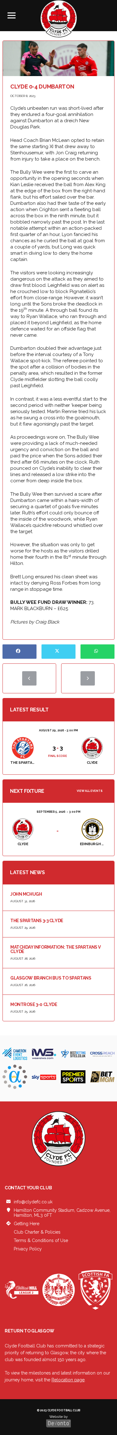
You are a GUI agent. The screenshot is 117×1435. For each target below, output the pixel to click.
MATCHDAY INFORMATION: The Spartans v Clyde (55, 949)
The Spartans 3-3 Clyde (36, 920)
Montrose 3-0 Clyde (33, 1004)
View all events (90, 790)
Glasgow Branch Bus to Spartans (50, 977)
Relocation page (68, 1379)
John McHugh (26, 894)
